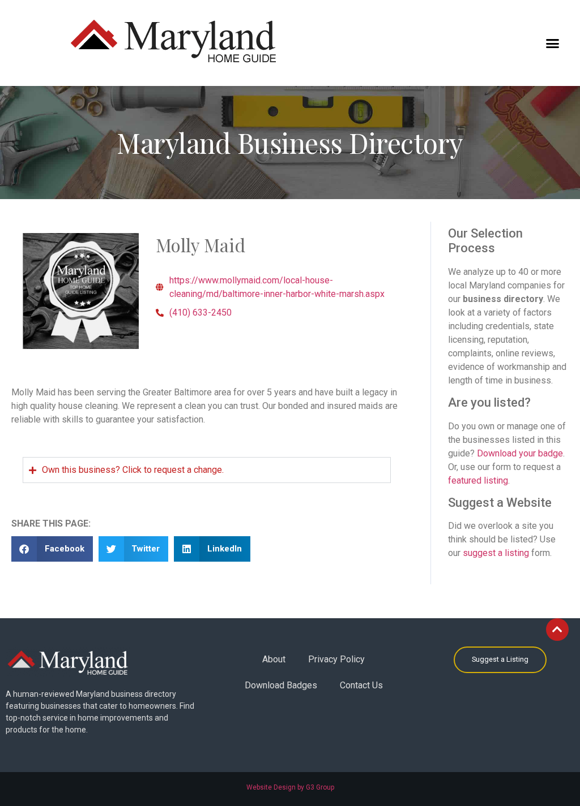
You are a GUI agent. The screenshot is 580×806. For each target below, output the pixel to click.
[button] (553, 43)
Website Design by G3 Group (290, 787)
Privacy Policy (336, 659)
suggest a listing (496, 553)
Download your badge (520, 453)
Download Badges (281, 685)
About (273, 659)
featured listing (478, 480)
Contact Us (361, 685)
